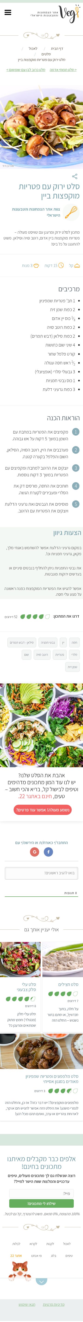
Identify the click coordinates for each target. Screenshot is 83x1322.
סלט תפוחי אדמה (62, 69)
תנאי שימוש (27, 1304)
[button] (8, 12)
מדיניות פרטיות (54, 1304)
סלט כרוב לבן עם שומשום (27, 69)
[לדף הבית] (58, 14)
